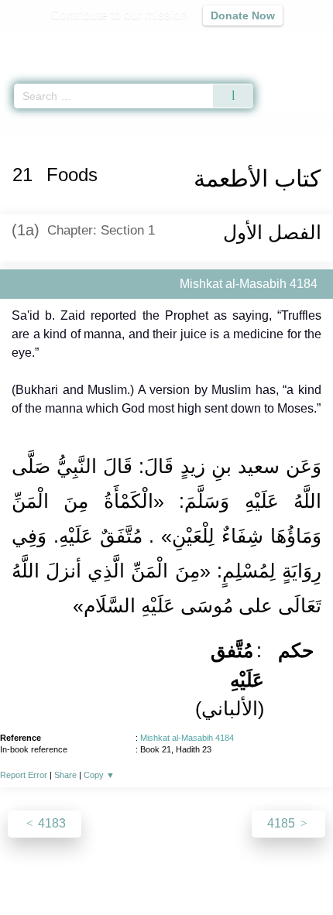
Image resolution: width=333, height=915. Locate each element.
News (74, 869)
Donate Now (243, 15)
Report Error (23, 775)
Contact (246, 869)
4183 (50, 823)
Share (65, 775)
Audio (287, 43)
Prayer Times (225, 43)
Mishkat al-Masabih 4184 (187, 737)
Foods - (188, 123)
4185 (282, 823)
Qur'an (105, 43)
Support (120, 869)
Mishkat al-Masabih (87, 123)
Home (18, 123)
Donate (296, 869)
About (32, 869)
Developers (183, 869)
